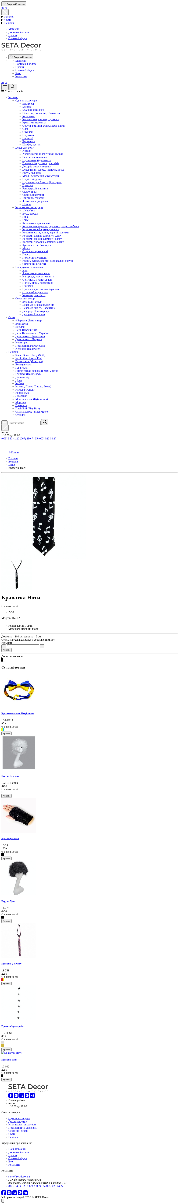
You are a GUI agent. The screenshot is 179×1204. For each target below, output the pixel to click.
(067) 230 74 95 (29, 438)
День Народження (26, 329)
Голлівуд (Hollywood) (28, 373)
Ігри (24, 270)
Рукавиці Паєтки (10, 838)
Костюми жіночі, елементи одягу (42, 238)
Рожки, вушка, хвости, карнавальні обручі (47, 260)
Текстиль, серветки (33, 197)
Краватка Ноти (9, 1059)
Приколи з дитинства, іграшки (40, 289)
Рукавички (28, 141)
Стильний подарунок (35, 292)
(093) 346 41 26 (10, 438)
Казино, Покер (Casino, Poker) (33, 386)
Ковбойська (22, 392)
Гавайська (21, 367)
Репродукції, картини (35, 188)
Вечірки (9, 22)
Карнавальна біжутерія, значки (40, 229)
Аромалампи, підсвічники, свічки (42, 153)
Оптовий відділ (17, 38)
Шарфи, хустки (31, 144)
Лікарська (21, 395)
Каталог (9, 16)
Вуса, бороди (30, 213)
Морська (20, 402)
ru (6, 7)
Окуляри (27, 131)
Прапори (27, 185)
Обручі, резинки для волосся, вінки (43, 125)
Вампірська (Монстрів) (29, 361)
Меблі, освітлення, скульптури (40, 175)
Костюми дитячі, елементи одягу (42, 235)
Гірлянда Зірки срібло (12, 1026)
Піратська (21, 405)
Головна (13, 458)
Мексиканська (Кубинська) (31, 399)
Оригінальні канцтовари (37, 279)
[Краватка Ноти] (43, 557)
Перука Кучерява (10, 776)
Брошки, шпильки (33, 109)
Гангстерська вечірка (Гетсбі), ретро (36, 370)
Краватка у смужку (11, 963)
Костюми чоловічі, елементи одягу (43, 241)
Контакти (21, 76)
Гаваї (25, 216)
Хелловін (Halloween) (28, 348)
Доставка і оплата (19, 32)
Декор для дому (24, 147)
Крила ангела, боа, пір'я (36, 245)
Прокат (12, 35)
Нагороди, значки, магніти (38, 276)
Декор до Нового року (35, 311)
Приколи (27, 285)
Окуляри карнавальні (35, 251)
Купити (6, 650)
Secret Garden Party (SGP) (30, 355)
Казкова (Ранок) (24, 389)
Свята (7, 19)
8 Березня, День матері (28, 320)
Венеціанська (23, 364)
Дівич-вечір (22, 377)
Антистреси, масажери (36, 273)
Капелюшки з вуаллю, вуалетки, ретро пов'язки (50, 226)
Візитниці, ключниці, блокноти (41, 113)
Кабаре (19, 383)
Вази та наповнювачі (34, 157)
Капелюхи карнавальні (36, 223)
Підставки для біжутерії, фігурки (42, 182)
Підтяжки (28, 135)
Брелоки (27, 106)
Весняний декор (32, 301)
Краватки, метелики (34, 122)
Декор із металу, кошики (36, 166)
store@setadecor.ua (19, 1176)
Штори (26, 204)
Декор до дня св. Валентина (39, 307)
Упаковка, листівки (33, 295)
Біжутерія (28, 103)
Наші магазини (17, 1148)
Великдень (21, 323)
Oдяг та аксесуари (26, 100)
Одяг (25, 128)
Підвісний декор (32, 179)
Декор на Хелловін (33, 314)
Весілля (19, 326)
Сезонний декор (25, 298)
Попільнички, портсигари (37, 282)
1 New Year (28, 210)
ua (2, 7)
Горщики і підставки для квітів (40, 163)
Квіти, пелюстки (32, 172)
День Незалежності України (32, 333)
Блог (18, 73)
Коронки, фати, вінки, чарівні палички (45, 232)
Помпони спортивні (34, 257)
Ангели (26, 150)
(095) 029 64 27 (47, 438)
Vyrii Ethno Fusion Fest (28, 358)
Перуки (26, 254)
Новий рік (21, 342)
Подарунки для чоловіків (30, 345)
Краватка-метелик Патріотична (17, 713)
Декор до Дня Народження (38, 304)
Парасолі (27, 138)
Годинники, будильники (36, 160)
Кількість (6, 642)
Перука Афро (8, 901)
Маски (26, 248)
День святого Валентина (30, 336)
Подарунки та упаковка (29, 267)
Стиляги (20, 414)
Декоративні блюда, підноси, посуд (43, 169)
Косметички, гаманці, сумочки (40, 119)
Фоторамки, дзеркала (35, 201)
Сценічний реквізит (34, 263)
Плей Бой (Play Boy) (27, 408)
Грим (25, 219)
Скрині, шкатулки (33, 194)
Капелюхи (28, 116)
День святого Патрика (28, 339)
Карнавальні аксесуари (29, 207)
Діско (18, 380)
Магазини (14, 28)
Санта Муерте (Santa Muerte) (32, 411)
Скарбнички (29, 191)
